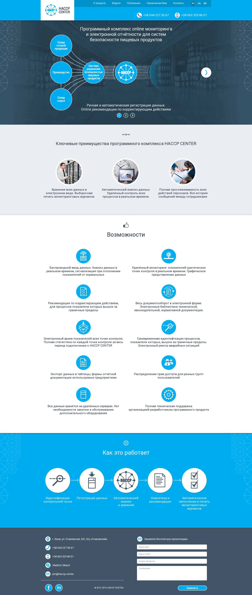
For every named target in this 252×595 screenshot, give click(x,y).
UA (199, 3)
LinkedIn (59, 587)
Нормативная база (157, 3)
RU (193, 3)
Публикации (133, 3)
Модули (116, 3)
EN (205, 3)
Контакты (178, 3)
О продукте (99, 3)
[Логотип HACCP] (57, 10)
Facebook (48, 587)
